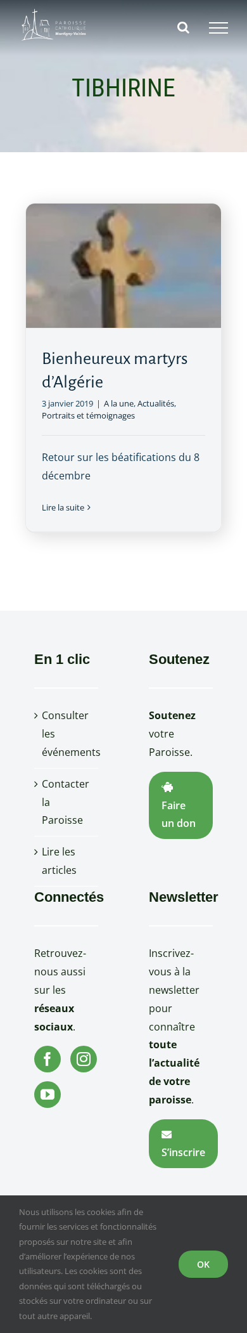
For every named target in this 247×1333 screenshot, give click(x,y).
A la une (119, 403)
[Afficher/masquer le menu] (218, 28)
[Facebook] (47, 1059)
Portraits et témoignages (88, 415)
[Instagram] (83, 1059)
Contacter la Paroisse (65, 802)
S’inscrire (183, 1152)
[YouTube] (47, 1094)
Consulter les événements (67, 733)
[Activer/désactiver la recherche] (183, 27)
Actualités (155, 403)
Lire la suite (63, 507)
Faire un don (179, 814)
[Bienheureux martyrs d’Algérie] (123, 266)
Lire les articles (59, 861)
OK (203, 1264)
